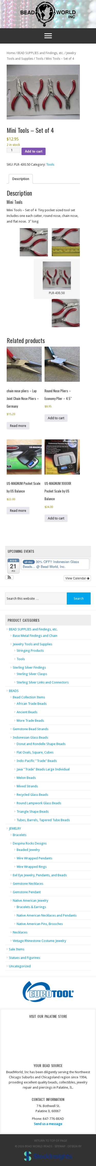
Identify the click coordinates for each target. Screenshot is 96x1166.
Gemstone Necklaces (28, 884)
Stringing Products (30, 650)
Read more (18, 426)
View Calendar (76, 578)
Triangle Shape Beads (33, 811)
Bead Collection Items (29, 697)
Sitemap (60, 1146)
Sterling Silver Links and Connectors (43, 682)
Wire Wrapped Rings (32, 867)
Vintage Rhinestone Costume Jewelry (39, 941)
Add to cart (33, 151)
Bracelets (19, 835)
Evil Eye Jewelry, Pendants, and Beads (40, 875)
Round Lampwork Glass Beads (39, 803)
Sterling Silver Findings (29, 667)
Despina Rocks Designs (30, 843)
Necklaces (20, 932)
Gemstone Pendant (27, 892)
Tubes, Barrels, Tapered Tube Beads (43, 820)
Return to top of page (50, 1140)
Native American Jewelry (30, 900)
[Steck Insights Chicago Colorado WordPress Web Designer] (48, 1156)
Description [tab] (20, 179)
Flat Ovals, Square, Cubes (35, 752)
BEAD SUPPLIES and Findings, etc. (40, 53)
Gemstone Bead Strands (30, 729)
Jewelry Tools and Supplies (32, 644)
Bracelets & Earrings (31, 907)
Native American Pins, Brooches (40, 924)
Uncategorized (20, 966)
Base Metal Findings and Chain (35, 636)
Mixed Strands (27, 786)
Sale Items (16, 949)
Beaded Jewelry (28, 850)
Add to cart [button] (56, 418)
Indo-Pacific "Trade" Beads (37, 761)
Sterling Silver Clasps (32, 674)
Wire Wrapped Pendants (34, 858)
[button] (9, 577)
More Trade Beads (30, 720)
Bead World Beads (48, 14)
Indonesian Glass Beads (30, 737)
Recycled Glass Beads (32, 795)
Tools (39, 59)
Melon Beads (26, 778)
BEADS (14, 691)
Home (11, 53)
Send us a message (48, 1124)
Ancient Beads (27, 712)
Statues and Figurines (24, 958)
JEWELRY (15, 828)
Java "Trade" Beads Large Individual (43, 769)
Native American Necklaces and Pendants (47, 915)
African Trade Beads (32, 704)
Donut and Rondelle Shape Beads (41, 744)
